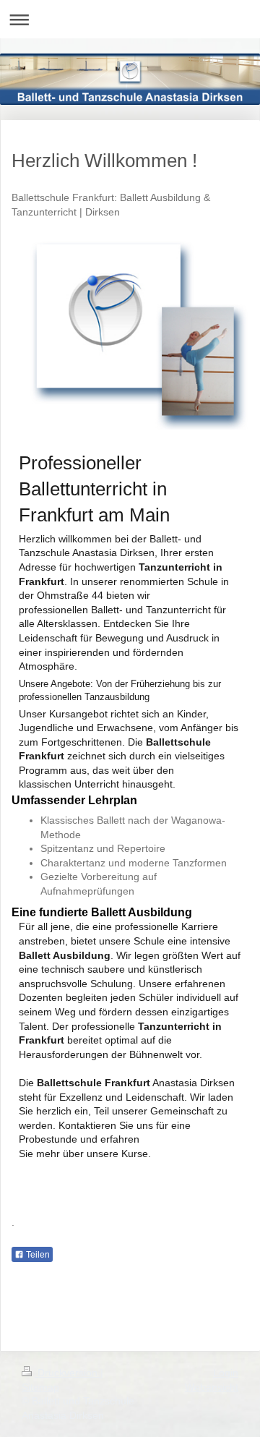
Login (225, 1372)
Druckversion (67, 1372)
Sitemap (40, 1387)
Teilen (37, 1255)
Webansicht (211, 1387)
